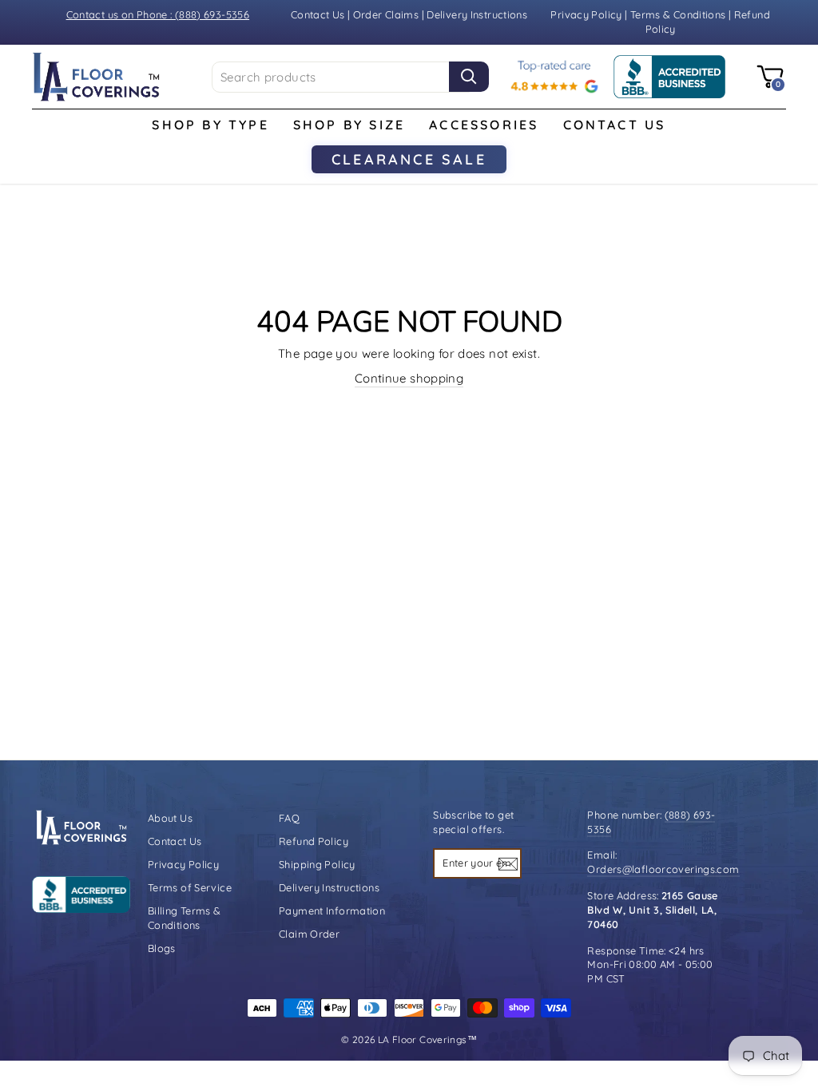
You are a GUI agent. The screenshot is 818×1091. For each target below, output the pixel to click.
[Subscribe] (508, 863)
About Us (170, 817)
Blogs (162, 948)
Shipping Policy (317, 864)
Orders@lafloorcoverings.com (663, 869)
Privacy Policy (587, 14)
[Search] (469, 76)
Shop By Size (349, 125)
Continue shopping (409, 378)
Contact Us (318, 14)
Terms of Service (190, 887)
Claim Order (309, 933)
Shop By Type (210, 125)
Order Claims (386, 14)
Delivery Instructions (477, 14)
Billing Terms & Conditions (184, 917)
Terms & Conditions (678, 14)
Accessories (483, 125)
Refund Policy (313, 841)
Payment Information (332, 910)
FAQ (289, 817)
